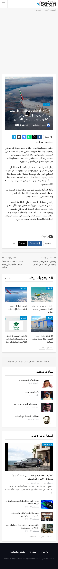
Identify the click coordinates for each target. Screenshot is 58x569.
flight (44, 237)
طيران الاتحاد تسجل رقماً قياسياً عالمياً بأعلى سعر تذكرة (12, 264)
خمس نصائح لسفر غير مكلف (26, 404)
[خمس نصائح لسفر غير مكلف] (47, 407)
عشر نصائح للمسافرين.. (29, 380)
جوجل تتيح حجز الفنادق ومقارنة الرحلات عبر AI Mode (22, 502)
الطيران (46, 104)
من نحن (45, 552)
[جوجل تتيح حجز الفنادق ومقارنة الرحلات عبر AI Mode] (47, 504)
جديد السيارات (47, 444)
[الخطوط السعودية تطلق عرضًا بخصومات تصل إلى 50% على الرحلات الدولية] (16, 324)
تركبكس (27, 361)
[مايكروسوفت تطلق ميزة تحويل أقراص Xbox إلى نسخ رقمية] (47, 528)
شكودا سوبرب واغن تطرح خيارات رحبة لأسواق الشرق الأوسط (32, 477)
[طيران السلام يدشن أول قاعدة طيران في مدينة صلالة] (42, 294)
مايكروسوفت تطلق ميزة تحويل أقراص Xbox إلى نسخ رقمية (22, 526)
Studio (20, 558)
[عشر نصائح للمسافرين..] (47, 383)
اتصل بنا (33, 552)
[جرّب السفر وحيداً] (47, 395)
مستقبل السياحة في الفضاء (27, 416)
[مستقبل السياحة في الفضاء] (47, 419)
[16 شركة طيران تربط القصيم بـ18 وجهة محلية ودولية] (42, 324)
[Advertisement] (29, 42)
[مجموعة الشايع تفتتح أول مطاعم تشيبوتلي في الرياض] (47, 516)
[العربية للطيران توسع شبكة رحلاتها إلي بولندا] (16, 294)
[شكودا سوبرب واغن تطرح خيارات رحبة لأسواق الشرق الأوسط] (29, 457)
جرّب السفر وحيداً (32, 392)
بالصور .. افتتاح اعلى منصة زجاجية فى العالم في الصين (44, 263)
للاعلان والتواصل (17, 552)
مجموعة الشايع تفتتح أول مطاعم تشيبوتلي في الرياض (24, 514)
